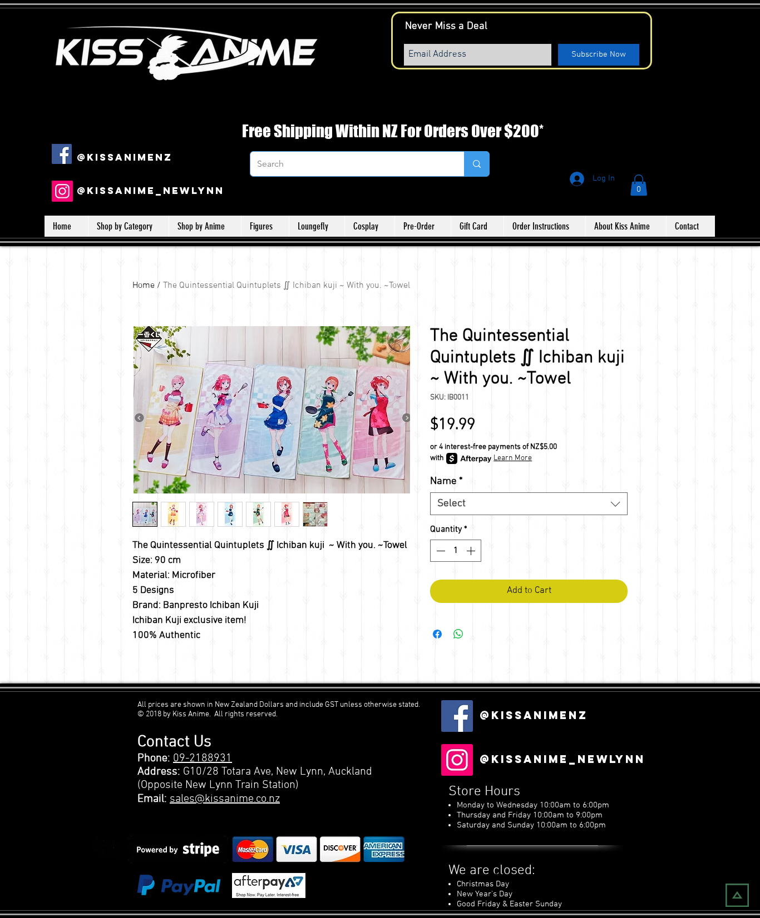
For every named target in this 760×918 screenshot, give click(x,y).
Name (446, 481)
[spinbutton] (455, 550)
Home (143, 285)
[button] (639, 185)
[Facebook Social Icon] (62, 154)
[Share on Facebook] (437, 634)
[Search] (476, 164)
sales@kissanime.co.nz (225, 799)
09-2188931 (202, 758)
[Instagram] (62, 191)
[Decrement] (439, 550)
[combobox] (529, 503)
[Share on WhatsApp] (458, 634)
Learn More (512, 458)
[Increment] (472, 550)
